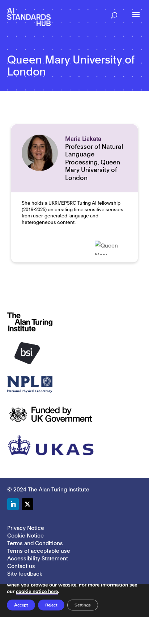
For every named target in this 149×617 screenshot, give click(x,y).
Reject (51, 605)
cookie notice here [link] (37, 591)
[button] (114, 13)
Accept (21, 605)
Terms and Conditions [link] (35, 542)
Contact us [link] (21, 565)
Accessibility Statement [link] (37, 557)
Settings (82, 605)
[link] (29, 16)
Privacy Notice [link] (25, 527)
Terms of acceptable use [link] (38, 550)
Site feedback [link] (24, 573)
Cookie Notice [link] (25, 535)
